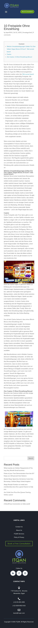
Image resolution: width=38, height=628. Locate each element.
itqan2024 (9, 32)
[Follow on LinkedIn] (13, 573)
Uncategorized (27, 32)
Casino (9, 54)
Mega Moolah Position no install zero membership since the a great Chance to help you (18, 487)
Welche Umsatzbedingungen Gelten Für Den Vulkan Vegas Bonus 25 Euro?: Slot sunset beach (21, 49)
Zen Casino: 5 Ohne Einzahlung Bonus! (19, 57)
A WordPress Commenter (12, 504)
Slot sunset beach (28, 74)
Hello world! (26, 504)
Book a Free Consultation (19, 543)
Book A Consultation (27, 11)
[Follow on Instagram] (25, 573)
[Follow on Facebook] (19, 573)
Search (31, 458)
